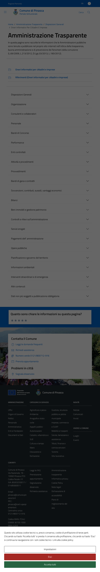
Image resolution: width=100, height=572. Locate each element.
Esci (50, 557)
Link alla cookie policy (63, 540)
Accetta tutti (50, 564)
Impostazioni (50, 549)
